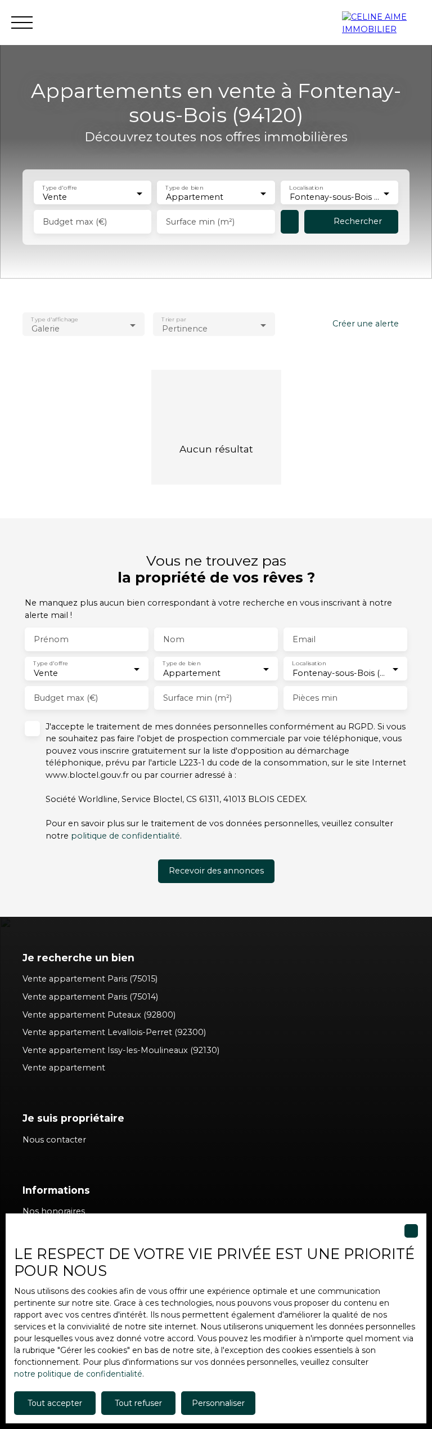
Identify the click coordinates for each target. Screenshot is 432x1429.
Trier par (173, 319)
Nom (173, 639)
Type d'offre (59, 187)
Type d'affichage (54, 319)
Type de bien (185, 187)
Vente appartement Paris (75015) (90, 979)
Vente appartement (63, 1068)
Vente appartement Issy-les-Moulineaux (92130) (120, 1050)
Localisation (306, 187)
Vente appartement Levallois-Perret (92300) (114, 1032)
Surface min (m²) (200, 222)
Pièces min (315, 698)
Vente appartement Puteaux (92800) (99, 1015)
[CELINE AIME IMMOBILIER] (381, 22)
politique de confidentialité (125, 836)
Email (304, 639)
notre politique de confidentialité (78, 1374)
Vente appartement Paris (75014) (90, 997)
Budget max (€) (75, 222)
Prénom (51, 639)
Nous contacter (54, 1140)
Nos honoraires (53, 1211)
